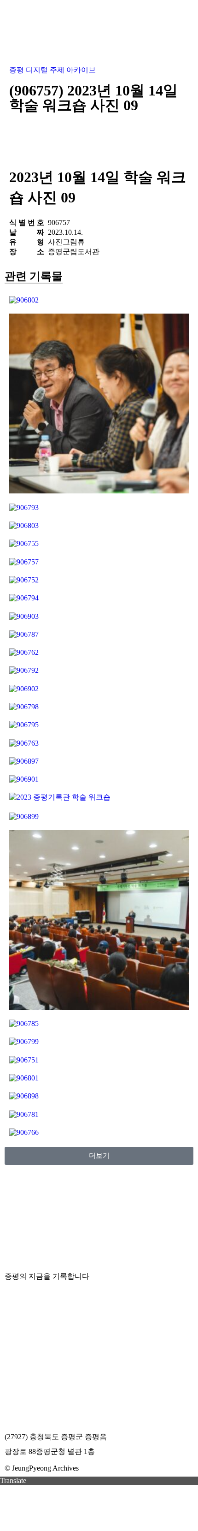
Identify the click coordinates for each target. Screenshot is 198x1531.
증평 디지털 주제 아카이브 (52, 70)
